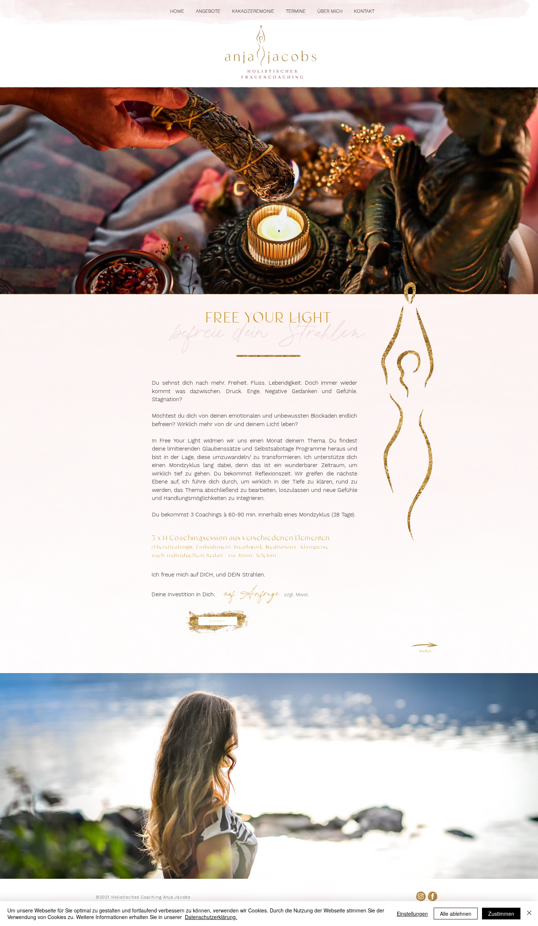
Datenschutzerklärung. (211, 917)
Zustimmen (501, 913)
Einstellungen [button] (412, 913)
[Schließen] (529, 913)
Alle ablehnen (455, 913)
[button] (208, 11)
